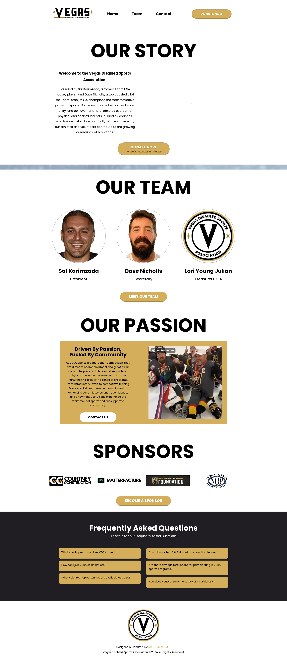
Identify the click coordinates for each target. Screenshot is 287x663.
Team (137, 14)
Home (112, 14)
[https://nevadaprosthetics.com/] (216, 480)
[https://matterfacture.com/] (71, 481)
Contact (164, 14)
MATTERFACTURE (159, 647)
